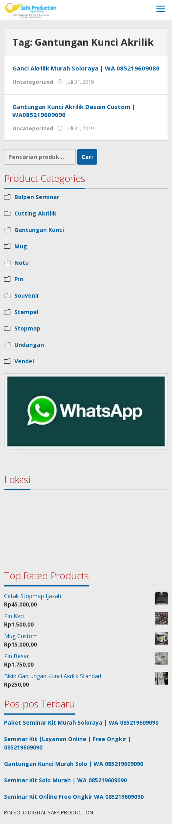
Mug (20, 246)
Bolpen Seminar (36, 197)
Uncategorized (32, 81)
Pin (18, 279)
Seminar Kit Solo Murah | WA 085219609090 (65, 780)
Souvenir (26, 295)
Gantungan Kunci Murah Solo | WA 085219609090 (73, 764)
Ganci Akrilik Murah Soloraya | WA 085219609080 (86, 68)
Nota (21, 262)
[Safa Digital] (31, 10)
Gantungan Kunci (39, 230)
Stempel (26, 312)
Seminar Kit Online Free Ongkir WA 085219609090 (74, 796)
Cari (87, 157)
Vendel (24, 361)
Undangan (29, 345)
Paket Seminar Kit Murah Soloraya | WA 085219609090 (81, 722)
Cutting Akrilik (35, 213)
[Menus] (161, 10)
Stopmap (27, 328)
